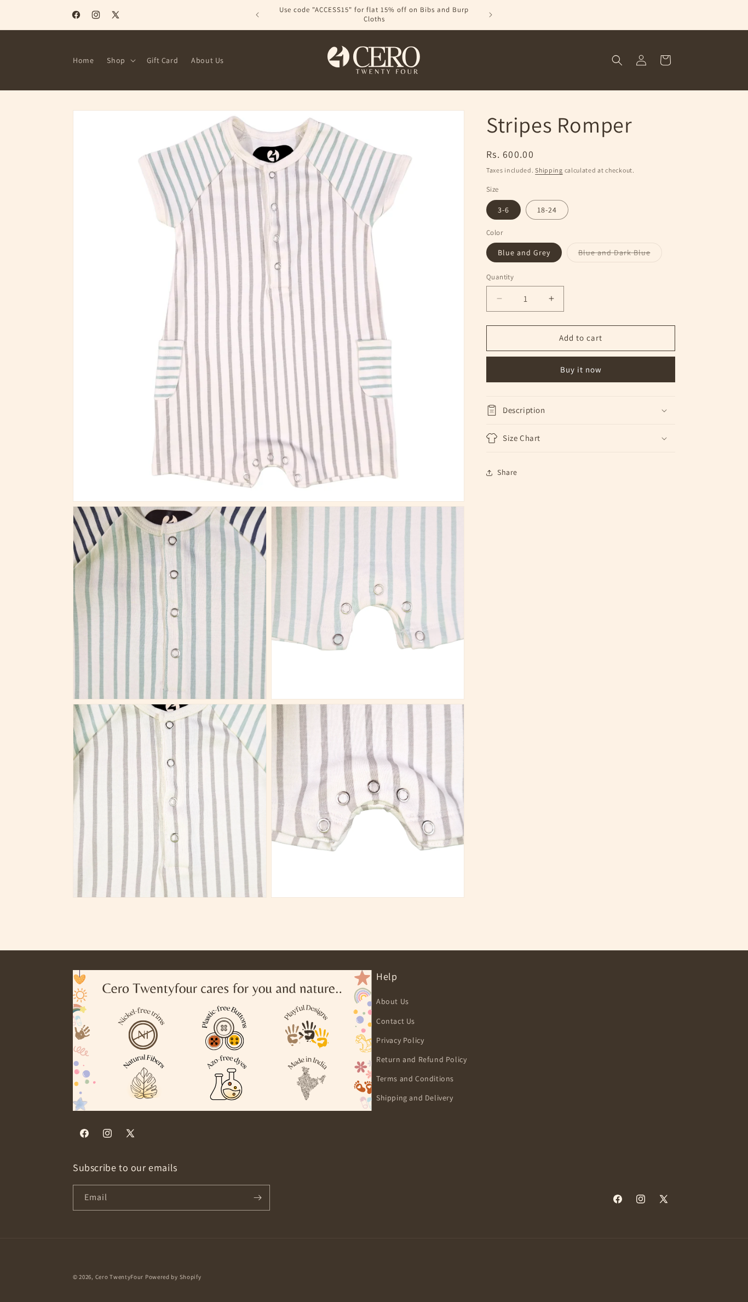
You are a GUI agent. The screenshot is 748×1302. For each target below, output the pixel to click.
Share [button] (507, 472)
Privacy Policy (400, 1040)
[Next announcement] (491, 14)
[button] (120, 60)
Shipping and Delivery (414, 1098)
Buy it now (581, 369)
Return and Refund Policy (421, 1059)
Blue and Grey (524, 252)
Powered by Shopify (173, 1277)
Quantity (500, 277)
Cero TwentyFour (119, 1277)
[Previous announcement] (257, 14)
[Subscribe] (257, 1198)
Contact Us (395, 1020)
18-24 (547, 210)
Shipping (549, 170)
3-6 (503, 210)
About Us (392, 1001)
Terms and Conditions (415, 1078)
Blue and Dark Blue (620, 254)
